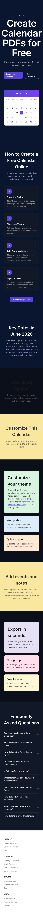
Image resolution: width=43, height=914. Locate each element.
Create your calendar (10, 75)
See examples (31, 75)
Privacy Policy (9, 898)
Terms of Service (10, 902)
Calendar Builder (10, 843)
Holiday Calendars (11, 885)
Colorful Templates (11, 871)
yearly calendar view (25, 352)
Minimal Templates (11, 867)
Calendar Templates (11, 847)
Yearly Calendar (10, 881)
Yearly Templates (10, 864)
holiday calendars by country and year (21, 349)
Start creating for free (21, 299)
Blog (5, 888)
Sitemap (7, 905)
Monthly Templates (11, 861)
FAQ (5, 850)
